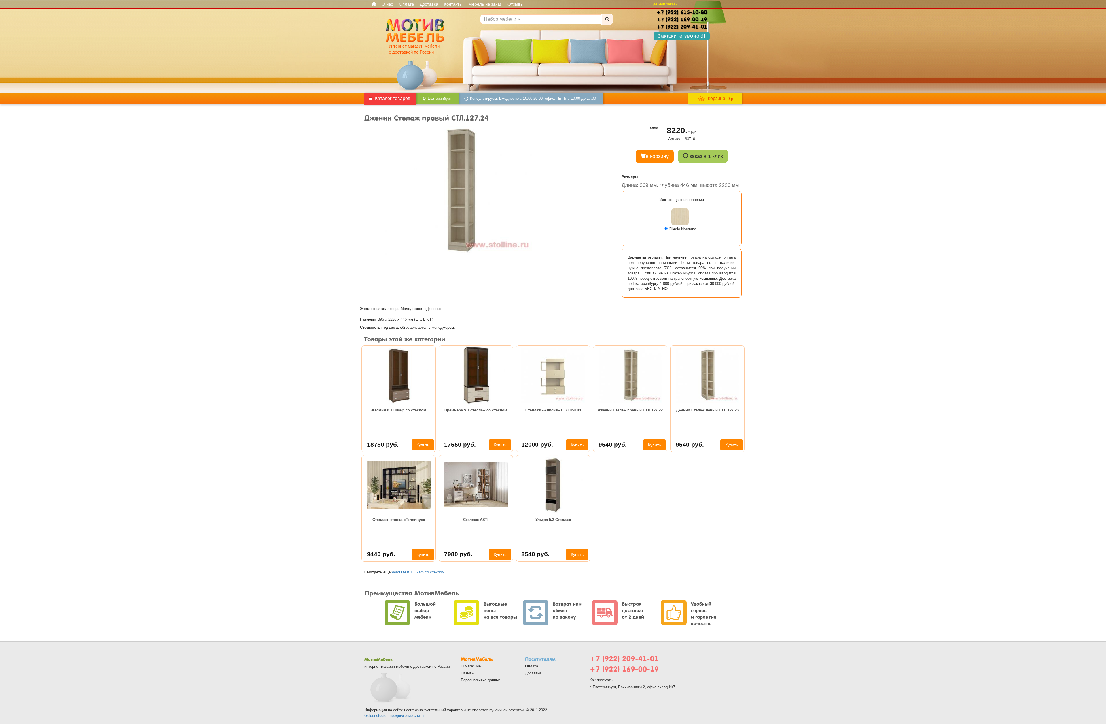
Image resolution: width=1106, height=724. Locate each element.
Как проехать (601, 680)
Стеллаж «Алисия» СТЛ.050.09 (553, 410)
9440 (381, 554)
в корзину (657, 156)
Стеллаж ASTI (475, 520)
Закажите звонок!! (682, 36)
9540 (613, 444)
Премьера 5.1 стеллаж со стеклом (475, 410)
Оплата (406, 4)
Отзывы (515, 4)
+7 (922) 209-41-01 (624, 659)
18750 (383, 444)
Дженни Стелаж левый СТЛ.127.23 (707, 410)
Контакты (453, 4)
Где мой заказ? (664, 4)
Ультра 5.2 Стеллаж (553, 520)
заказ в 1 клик (705, 156)
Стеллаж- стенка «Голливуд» (398, 520)
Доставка (429, 4)
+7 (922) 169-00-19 (624, 669)
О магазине (471, 666)
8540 (535, 554)
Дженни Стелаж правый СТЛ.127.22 (630, 410)
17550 (460, 444)
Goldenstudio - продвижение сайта (394, 715)
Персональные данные (481, 680)
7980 (458, 554)
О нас (387, 4)
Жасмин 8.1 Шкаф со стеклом (398, 410)
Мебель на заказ (485, 4)
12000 (537, 444)
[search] (607, 19)
